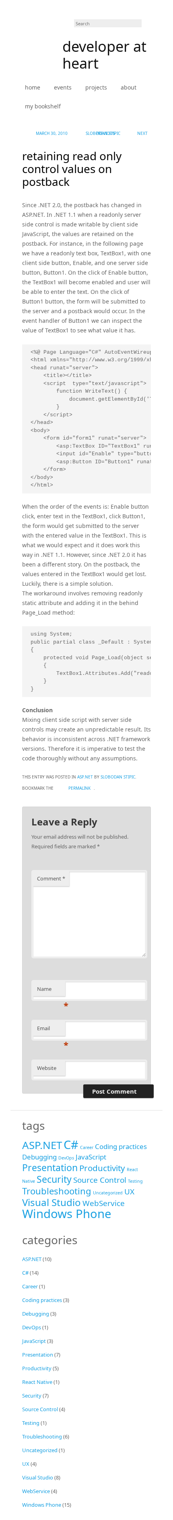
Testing (135, 1181)
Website (46, 1068)
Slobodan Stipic (103, 133)
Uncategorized (108, 1193)
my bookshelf (43, 106)
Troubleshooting (56, 1191)
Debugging (39, 1156)
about (128, 87)
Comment (51, 878)
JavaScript (91, 1156)
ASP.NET (85, 777)
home (32, 87)
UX (129, 1191)
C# (71, 1144)
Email (51, 1030)
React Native (37, 1382)
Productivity (102, 1168)
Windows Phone (66, 1214)
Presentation (50, 1167)
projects (96, 87)
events (63, 87)
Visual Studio (51, 1202)
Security (54, 1179)
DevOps (66, 1158)
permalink (79, 788)
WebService (103, 1203)
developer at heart (104, 55)
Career (86, 1147)
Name (51, 990)
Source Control (99, 1180)
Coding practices (121, 1146)
